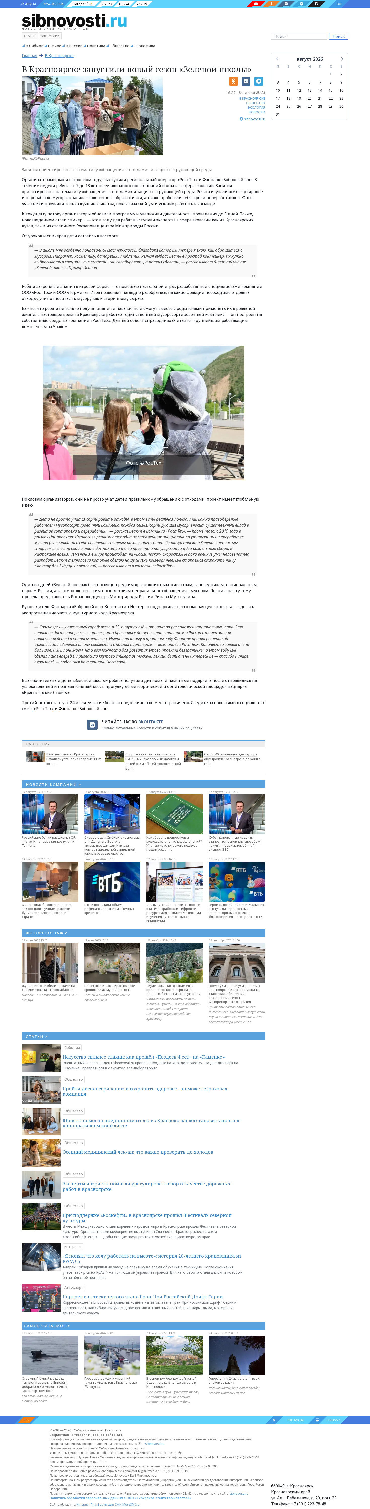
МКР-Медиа (50, 36)
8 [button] (331, 82)
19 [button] (299, 98)
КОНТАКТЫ (295, 1420)
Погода (78, 4)
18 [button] (288, 98)
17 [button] (278, 98)
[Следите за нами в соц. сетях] (256, 4)
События (72, 1047)
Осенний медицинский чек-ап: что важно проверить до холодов (138, 1152)
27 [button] (310, 106)
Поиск (338, 36)
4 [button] (288, 82)
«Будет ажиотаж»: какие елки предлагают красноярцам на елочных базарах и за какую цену (173, 989)
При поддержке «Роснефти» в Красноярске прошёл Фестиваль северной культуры (147, 1218)
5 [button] (299, 82)
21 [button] (320, 98)
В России (74, 45)
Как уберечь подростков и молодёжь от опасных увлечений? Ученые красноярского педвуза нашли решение (174, 843)
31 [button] (278, 114)
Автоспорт (73, 1287)
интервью (72, 1246)
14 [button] (320, 90)
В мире (54, 45)
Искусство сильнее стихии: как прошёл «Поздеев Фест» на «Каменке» (144, 1057)
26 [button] (299, 106)
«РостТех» (44, 708)
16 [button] (341, 90)
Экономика (144, 45)
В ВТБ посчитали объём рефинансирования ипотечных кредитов (109, 908)
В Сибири (34, 45)
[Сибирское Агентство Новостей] (74, 20)
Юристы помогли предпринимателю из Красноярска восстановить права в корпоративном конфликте (151, 1123)
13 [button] (310, 90)
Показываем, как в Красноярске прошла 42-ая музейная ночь (109, 987)
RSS (26, 1420)
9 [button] (341, 82)
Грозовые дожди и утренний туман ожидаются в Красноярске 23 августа (110, 1382)
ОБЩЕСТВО (255, 103)
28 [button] (320, 106)
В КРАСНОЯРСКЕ (252, 98)
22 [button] (331, 98)
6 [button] (310, 82)
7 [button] (320, 82)
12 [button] (299, 90)
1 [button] (331, 74)
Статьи (30, 36)
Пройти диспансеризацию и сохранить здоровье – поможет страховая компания (145, 1091)
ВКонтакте (150, 722)
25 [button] (288, 106)
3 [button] (278, 82)
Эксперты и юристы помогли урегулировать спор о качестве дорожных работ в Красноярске (146, 1186)
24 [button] (278, 106)
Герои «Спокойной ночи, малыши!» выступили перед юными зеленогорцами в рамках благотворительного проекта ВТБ (237, 910)
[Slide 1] (143, 473)
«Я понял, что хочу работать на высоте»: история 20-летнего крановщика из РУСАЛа (152, 1259)
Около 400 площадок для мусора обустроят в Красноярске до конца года (232, 759)
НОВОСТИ (257, 112)
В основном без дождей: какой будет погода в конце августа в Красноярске (171, 1382)
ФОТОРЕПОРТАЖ (47, 932)
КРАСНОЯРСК (53, 4)
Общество (119, 45)
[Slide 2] (152, 473)
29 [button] (331, 106)
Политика (96, 45)
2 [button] (341, 74)
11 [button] (288, 90)
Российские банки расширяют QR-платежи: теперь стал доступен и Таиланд (49, 841)
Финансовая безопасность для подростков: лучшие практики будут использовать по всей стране (46, 910)
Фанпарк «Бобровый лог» (84, 708)
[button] (277, 58)
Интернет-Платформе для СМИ (99, 1504)
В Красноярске (59, 55)
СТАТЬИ (37, 1036)
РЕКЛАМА (334, 1420)
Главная (29, 55)
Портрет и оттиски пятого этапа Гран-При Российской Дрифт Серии (143, 1297)
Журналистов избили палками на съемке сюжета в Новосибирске (48, 987)
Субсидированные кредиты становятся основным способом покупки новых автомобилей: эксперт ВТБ (234, 843)
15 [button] (331, 90)
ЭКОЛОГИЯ (256, 107)
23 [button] (341, 98)
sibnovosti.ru (154, 1444)
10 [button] (278, 90)
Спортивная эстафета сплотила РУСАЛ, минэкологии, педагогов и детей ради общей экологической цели (153, 761)
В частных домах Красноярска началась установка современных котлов (73, 759)
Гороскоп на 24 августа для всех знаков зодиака (234, 1380)
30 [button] (341, 106)
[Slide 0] (134, 473)
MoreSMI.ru (130, 1504)
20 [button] (310, 98)
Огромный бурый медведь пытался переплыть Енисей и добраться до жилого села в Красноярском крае (45, 1384)
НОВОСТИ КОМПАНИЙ (53, 784)
